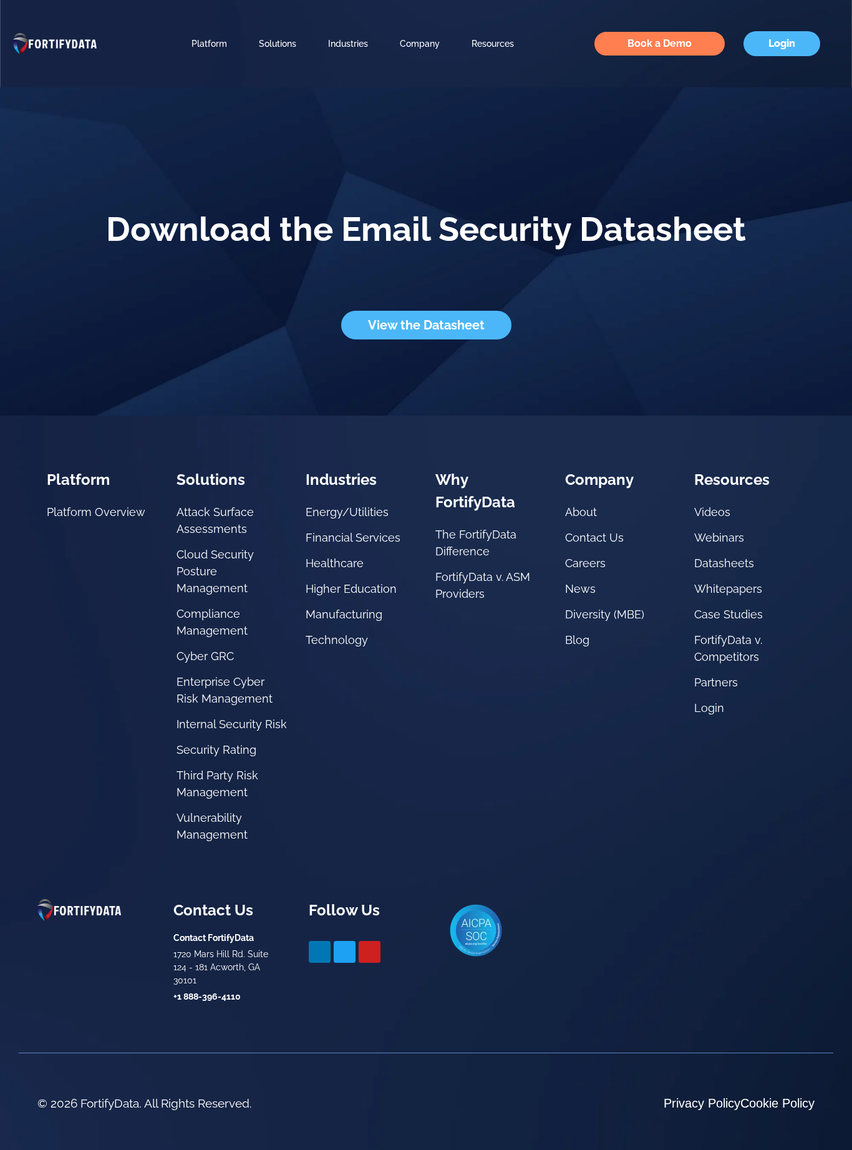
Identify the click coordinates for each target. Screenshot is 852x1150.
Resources (493, 44)
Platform (209, 44)
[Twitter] (345, 952)
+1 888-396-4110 (207, 996)
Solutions (277, 44)
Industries (348, 44)
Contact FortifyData (213, 938)
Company (420, 44)
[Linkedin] (320, 952)
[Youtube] (369, 952)
